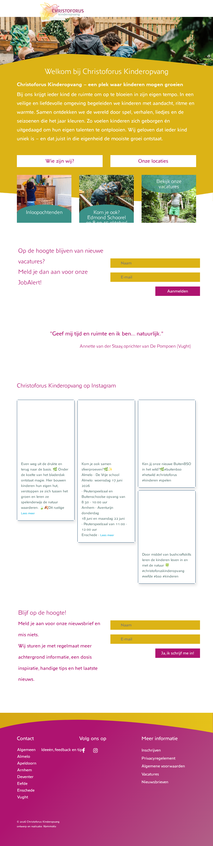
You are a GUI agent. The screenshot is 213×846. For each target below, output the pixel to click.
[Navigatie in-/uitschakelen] (193, 12)
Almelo (23, 756)
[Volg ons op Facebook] (84, 751)
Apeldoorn (26, 763)
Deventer (25, 776)
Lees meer (28, 513)
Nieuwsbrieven (155, 782)
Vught (22, 797)
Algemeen (26, 749)
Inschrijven (151, 750)
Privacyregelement (158, 758)
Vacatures (150, 774)
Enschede (26, 790)
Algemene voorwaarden (163, 766)
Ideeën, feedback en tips (62, 749)
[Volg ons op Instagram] (96, 751)
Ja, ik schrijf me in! (177, 653)
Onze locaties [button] (153, 161)
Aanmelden (177, 291)
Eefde (22, 783)
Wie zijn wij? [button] (59, 161)
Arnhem (24, 770)
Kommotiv (49, 826)
